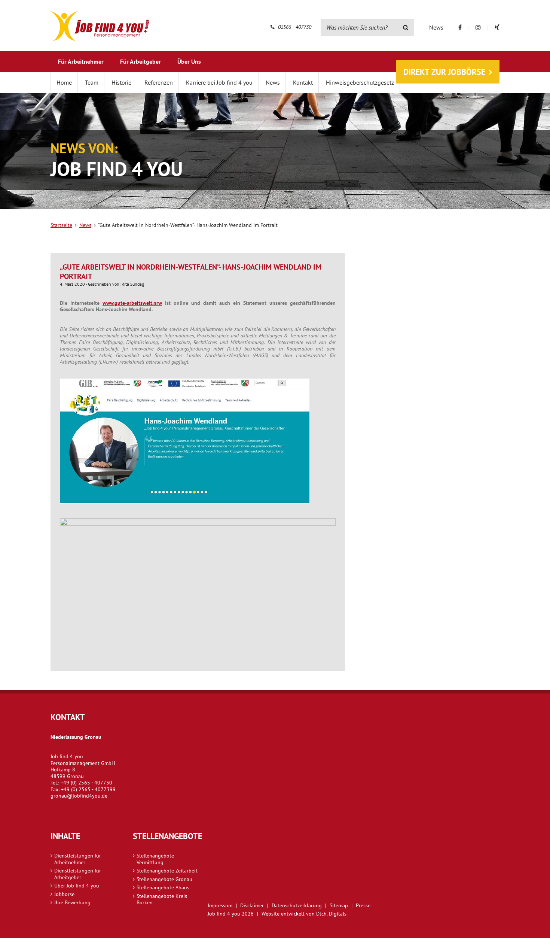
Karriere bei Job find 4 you (219, 82)
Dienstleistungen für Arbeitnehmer (77, 859)
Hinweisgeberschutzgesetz (360, 82)
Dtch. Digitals (331, 913)
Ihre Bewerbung (72, 902)
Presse (363, 905)
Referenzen (158, 82)
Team (91, 82)
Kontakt (303, 82)
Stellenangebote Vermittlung (155, 859)
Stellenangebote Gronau (164, 879)
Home (64, 82)
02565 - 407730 (293, 27)
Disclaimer (252, 905)
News (436, 27)
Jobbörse (64, 894)
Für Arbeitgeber (140, 61)
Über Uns (189, 61)
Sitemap (339, 905)
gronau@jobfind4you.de (79, 795)
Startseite (61, 225)
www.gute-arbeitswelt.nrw (132, 303)
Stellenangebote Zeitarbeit (167, 870)
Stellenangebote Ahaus (163, 887)
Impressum (220, 905)
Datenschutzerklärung (297, 905)
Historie (121, 82)
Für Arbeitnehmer (81, 61)
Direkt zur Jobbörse (444, 72)
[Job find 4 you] (100, 26)
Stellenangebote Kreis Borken (162, 899)
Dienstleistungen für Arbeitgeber (77, 874)
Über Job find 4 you (76, 885)
